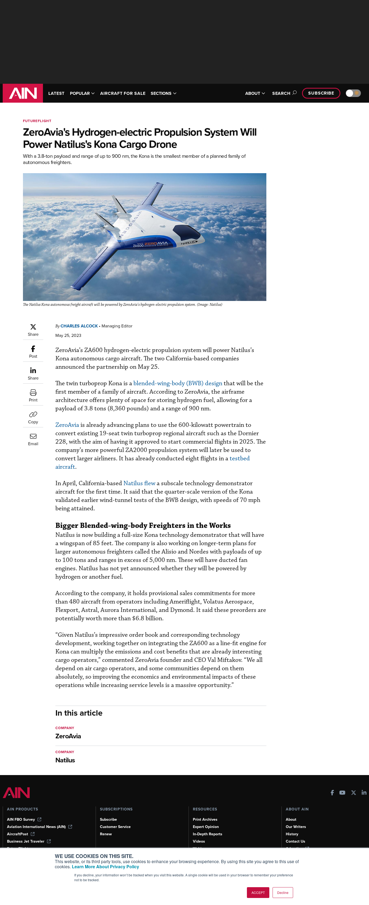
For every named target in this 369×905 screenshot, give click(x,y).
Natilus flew (139, 483)
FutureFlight (37, 120)
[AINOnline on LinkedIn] (364, 793)
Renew (106, 834)
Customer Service (115, 826)
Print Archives (205, 819)
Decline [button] (283, 892)
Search (281, 93)
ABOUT (252, 93)
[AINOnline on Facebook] (332, 793)
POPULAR (80, 93)
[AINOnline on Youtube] (342, 793)
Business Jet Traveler (25, 841)
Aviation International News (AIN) (36, 826)
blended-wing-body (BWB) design (177, 383)
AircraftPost (17, 834)
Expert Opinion (206, 826)
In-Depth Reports (207, 834)
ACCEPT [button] (258, 892)
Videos (199, 841)
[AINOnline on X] (353, 793)
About (291, 819)
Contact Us (295, 841)
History (292, 834)
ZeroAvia (67, 425)
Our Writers (296, 826)
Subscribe (321, 93)
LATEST (56, 93)
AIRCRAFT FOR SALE (122, 93)
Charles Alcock (79, 326)
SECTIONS (161, 93)
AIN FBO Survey (21, 819)
